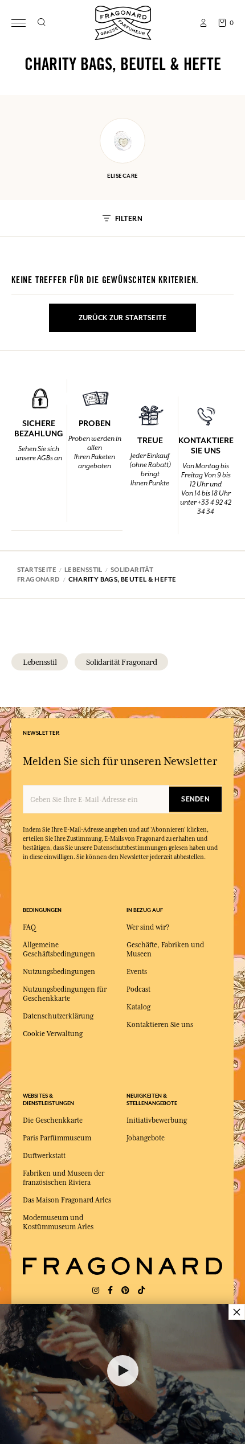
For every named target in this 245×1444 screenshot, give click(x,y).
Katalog (138, 1007)
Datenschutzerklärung (58, 1016)
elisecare (122, 175)
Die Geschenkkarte (53, 1120)
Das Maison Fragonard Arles (67, 1200)
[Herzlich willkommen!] (123, 21)
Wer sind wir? (147, 927)
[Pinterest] (125, 1290)
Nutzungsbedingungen (59, 972)
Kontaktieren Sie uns (159, 1025)
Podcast (138, 989)
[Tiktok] (141, 1290)
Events (136, 972)
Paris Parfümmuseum (57, 1138)
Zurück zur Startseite (123, 317)
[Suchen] (41, 23)
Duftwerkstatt (44, 1156)
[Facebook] (110, 1290)
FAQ (29, 927)
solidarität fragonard (121, 661)
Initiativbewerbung (156, 1120)
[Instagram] (95, 1290)
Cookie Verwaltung (53, 1034)
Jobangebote (145, 1138)
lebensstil (39, 661)
